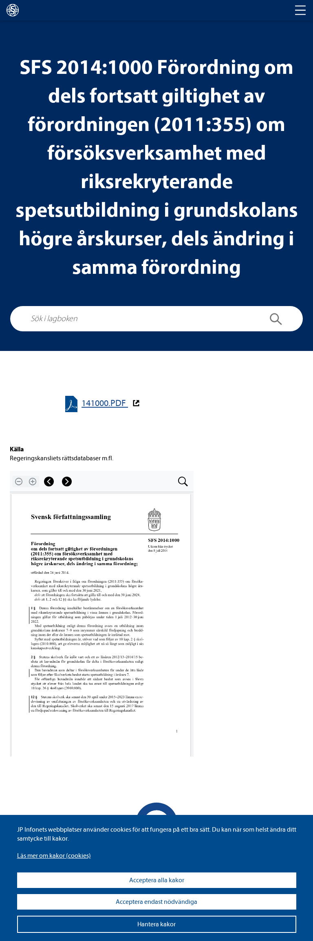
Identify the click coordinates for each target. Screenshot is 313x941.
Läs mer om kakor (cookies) (54, 855)
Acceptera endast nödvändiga (156, 901)
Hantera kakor (156, 924)
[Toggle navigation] (300, 10)
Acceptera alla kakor (156, 880)
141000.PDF (105, 403)
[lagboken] (12, 10)
